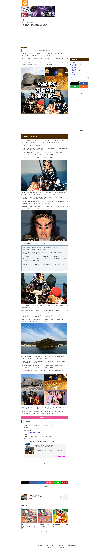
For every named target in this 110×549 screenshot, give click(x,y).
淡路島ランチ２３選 (74, 67)
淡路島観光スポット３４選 (75, 62)
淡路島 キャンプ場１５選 (75, 74)
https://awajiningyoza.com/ (34, 432)
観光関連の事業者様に (72, 545)
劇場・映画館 (25, 47)
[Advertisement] (44, 35)
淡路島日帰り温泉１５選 (75, 70)
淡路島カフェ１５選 (74, 69)
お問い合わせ (60, 545)
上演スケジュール (40, 145)
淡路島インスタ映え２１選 (75, 64)
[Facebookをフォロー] (83, 83)
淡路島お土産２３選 (74, 72)
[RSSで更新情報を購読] (83, 86)
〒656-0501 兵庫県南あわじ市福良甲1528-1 (36, 428)
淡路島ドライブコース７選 (75, 65)
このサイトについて (38, 545)
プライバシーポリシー (49, 545)
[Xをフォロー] (74, 83)
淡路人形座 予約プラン (45, 417)
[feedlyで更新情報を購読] (74, 86)
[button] (87, 77)
